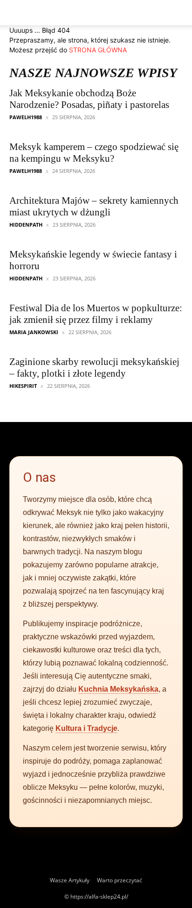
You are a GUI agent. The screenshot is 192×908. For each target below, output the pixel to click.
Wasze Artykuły (69, 880)
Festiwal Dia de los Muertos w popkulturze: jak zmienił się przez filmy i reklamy (95, 313)
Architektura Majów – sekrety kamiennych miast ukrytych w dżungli (93, 206)
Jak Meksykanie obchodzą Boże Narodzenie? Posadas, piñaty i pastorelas (89, 98)
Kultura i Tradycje (86, 728)
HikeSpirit (23, 385)
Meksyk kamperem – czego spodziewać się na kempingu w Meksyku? (93, 152)
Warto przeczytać (119, 880)
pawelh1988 (25, 117)
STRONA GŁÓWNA (98, 50)
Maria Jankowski (33, 332)
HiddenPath (25, 224)
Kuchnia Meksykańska (118, 689)
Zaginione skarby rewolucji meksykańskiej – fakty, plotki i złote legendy (94, 367)
